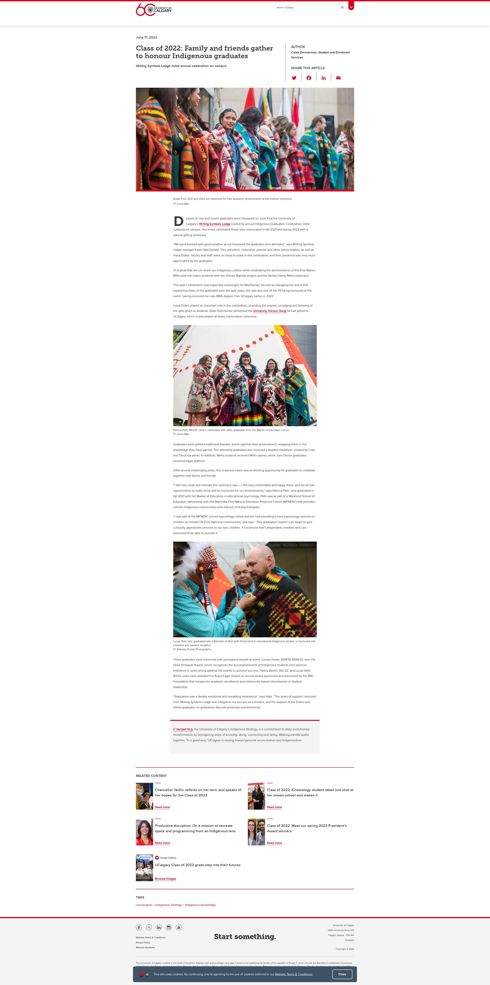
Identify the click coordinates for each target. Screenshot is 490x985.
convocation (144, 905)
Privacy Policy (143, 942)
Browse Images (165, 878)
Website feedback (145, 947)
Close (342, 974)
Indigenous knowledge (200, 905)
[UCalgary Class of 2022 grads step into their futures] (144, 867)
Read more (162, 807)
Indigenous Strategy (168, 905)
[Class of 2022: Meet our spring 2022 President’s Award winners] (256, 832)
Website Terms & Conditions (293, 974)
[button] (296, 77)
